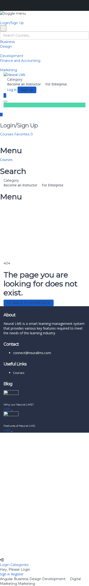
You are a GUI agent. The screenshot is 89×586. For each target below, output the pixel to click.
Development (11, 56)
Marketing (8, 70)
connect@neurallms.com (32, 353)
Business (7, 42)
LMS (7, 409)
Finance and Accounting (20, 61)
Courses (7, 134)
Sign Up (26, 550)
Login (5, 565)
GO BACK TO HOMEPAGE (29, 303)
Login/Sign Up (12, 23)
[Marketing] (1, 65)
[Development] (1, 51)
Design (6, 46)
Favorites (23, 134)
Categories (19, 565)
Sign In (38, 550)
